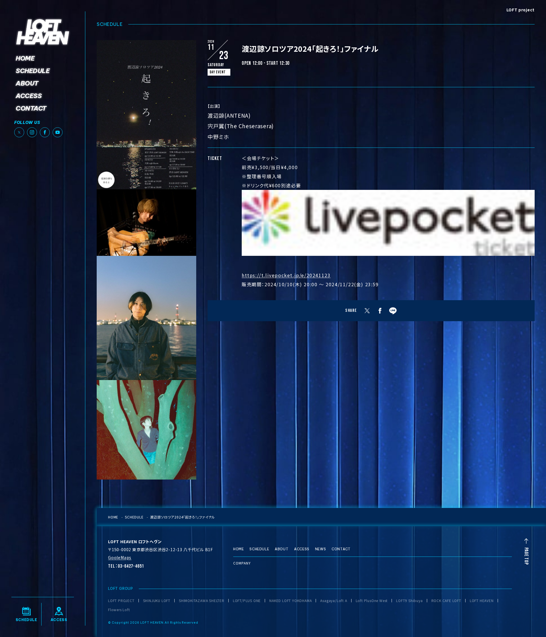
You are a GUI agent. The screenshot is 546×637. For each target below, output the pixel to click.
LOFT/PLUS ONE (247, 600)
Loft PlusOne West (372, 600)
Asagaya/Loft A (333, 600)
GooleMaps (119, 557)
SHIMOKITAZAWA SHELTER (201, 600)
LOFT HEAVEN (482, 600)
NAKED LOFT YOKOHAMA (290, 600)
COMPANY (242, 563)
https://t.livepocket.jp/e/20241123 (286, 275)
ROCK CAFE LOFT (446, 600)
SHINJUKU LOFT (156, 600)
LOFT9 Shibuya (409, 600)
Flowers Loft (119, 609)
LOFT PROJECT (121, 600)
